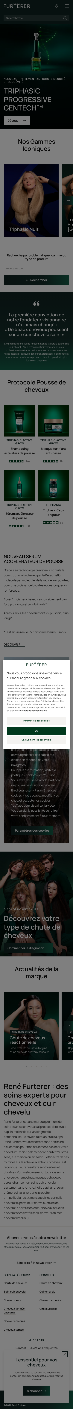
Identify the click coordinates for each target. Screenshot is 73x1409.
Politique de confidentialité (33, 710)
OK (36, 730)
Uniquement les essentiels (36, 739)
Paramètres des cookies (36, 720)
